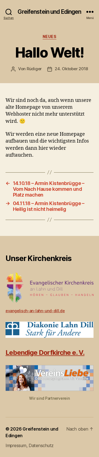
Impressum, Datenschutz (30, 445)
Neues (50, 36)
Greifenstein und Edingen (49, 12)
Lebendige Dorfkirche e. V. (45, 353)
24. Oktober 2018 (71, 68)
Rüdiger (34, 68)
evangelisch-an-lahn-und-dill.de (35, 310)
